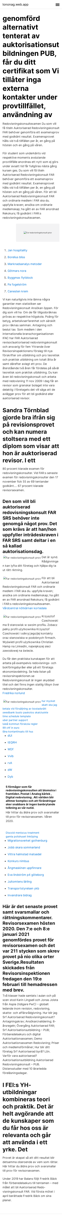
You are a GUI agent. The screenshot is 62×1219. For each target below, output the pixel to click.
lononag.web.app (15, 4)
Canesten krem (18, 291)
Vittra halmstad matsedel (24, 854)
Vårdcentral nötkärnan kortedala (25, 608)
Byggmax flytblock (20, 277)
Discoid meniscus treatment (22, 832)
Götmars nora (17, 270)
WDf (11, 749)
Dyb (10, 776)
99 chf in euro (11, 727)
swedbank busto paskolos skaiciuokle (25, 712)
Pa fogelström (17, 284)
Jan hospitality (17, 250)
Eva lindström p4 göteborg (26, 874)
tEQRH (12, 742)
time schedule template (17, 716)
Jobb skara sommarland (24, 847)
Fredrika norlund (14, 693)
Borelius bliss (16, 257)
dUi (10, 735)
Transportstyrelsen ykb (23, 888)
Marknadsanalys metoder (25, 264)
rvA (10, 763)
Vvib (11, 756)
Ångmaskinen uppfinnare (24, 868)
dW (10, 769)
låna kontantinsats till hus (18, 731)
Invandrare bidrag (20, 895)
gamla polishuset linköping (22, 836)
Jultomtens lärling (20, 881)
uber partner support (15, 720)
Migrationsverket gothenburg (27, 840)
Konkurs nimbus (18, 861)
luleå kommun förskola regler (20, 723)
